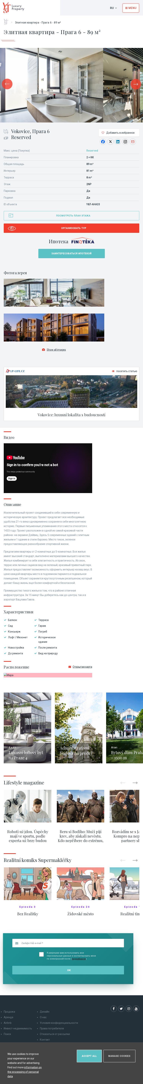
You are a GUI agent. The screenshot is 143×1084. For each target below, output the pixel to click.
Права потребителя (52, 1028)
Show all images (56, 349)
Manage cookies (119, 1056)
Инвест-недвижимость (18, 1028)
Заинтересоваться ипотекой (72, 253)
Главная (7, 20)
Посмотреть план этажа (73, 215)
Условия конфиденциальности (59, 1022)
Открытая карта (82, 666)
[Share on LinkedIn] (118, 142)
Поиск (7, 1034)
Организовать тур (73, 228)
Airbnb (8, 1022)
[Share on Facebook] (103, 142)
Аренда (8, 1017)
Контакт (45, 1039)
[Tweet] (110, 142)
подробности (79, 959)
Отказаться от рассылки (55, 1034)
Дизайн (44, 1011)
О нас (43, 1017)
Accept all (89, 1056)
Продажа (9, 1011)
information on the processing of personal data (24, 1072)
